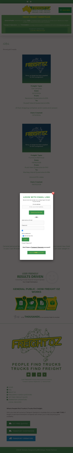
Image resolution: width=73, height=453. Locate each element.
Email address (36, 204)
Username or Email (27, 220)
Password (24, 225)
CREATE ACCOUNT (36, 252)
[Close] (53, 193)
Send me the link (36, 212)
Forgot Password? (27, 243)
